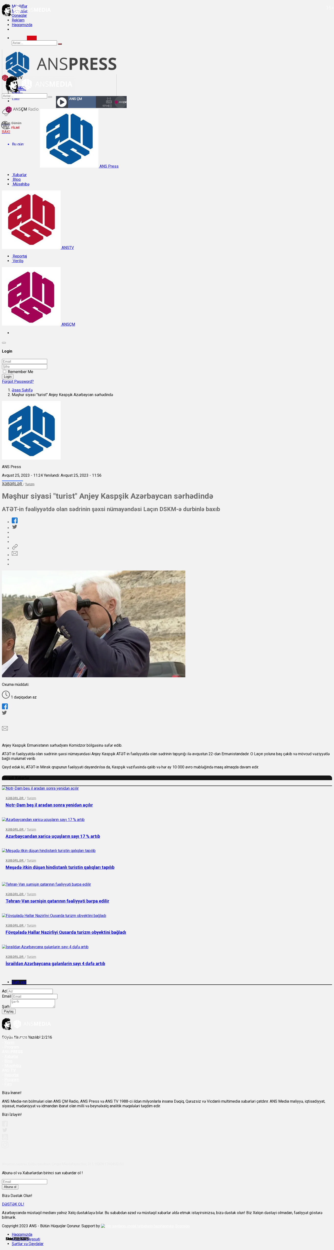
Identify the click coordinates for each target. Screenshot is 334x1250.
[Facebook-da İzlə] (5, 1125)
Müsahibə (20, 184)
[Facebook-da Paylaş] (15, 522)
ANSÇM (68, 324)
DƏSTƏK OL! (13, 1204)
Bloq (16, 179)
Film (8, 1084)
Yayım (9, 1042)
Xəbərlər (19, 174)
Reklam (18, 20)
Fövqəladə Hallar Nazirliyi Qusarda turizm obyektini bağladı (66, 932)
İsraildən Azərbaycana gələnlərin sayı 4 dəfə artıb (55, 963)
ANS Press (109, 166)
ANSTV (67, 247)
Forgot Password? (18, 381)
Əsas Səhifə (22, 390)
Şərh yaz (19, 982)
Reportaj (19, 256)
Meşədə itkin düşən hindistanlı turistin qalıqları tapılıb (60, 867)
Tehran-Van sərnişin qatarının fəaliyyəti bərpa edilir (57, 901)
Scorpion (182, 1226)
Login (7, 376)
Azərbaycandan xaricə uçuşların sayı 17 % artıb (53, 836)
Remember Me (20, 371)
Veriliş (17, 261)
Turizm (29, 484)
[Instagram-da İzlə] (5, 1146)
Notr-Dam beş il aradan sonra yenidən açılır (49, 805)
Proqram (11, 1079)
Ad (4, 991)
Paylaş (9, 1011)
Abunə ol (10, 1187)
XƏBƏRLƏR (12, 484)
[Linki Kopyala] (15, 548)
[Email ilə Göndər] (15, 555)
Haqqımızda (22, 24)
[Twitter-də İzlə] (4, 1131)
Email (6, 996)
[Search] (32, 38)
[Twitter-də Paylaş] (14, 528)
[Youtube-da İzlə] (5, 1139)
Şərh (6, 1006)
